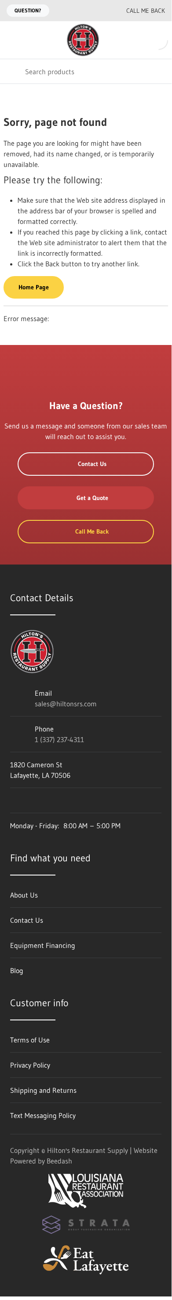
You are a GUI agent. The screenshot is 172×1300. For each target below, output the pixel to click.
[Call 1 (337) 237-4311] (100, 10)
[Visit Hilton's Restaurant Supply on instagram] (88, 800)
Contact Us (92, 464)
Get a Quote (92, 498)
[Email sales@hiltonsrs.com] (82, 10)
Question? (28, 10)
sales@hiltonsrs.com (66, 703)
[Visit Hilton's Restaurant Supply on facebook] (33, 800)
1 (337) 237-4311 (59, 739)
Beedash (59, 1160)
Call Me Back (145, 11)
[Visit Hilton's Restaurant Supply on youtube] (14, 800)
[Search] (12, 71)
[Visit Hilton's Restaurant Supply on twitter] (51, 800)
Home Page (33, 287)
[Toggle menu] (12, 40)
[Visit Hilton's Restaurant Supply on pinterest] (69, 800)
